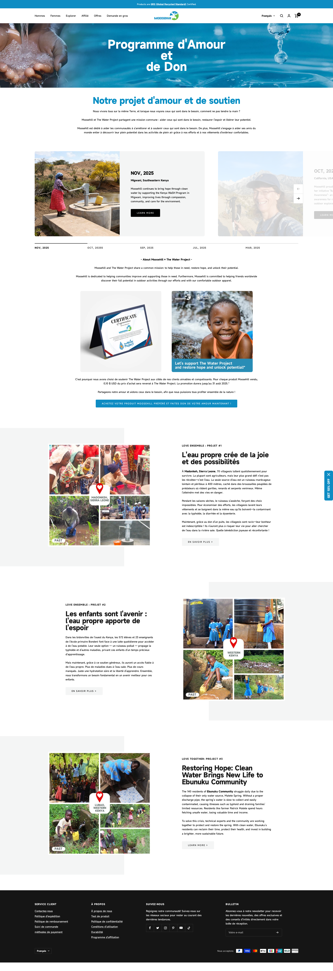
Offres (97, 15)
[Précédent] (298, 189)
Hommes (40, 15)
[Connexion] (289, 15)
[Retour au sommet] (318, 947)
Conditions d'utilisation (104, 926)
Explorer (71, 15)
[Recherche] (281, 15)
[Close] (328, 474)
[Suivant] (298, 198)
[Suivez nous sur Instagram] (165, 928)
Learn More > (198, 845)
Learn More (145, 212)
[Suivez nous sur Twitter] (158, 928)
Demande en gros (117, 15)
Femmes (55, 15)
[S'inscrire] (277, 932)
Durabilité (97, 932)
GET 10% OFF (329, 488)
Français (267, 15)
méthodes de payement (48, 932)
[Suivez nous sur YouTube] (181, 928)
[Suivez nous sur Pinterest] (173, 928)
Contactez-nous (44, 911)
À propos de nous (101, 911)
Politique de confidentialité (107, 921)
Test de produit (100, 916)
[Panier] (296, 16)
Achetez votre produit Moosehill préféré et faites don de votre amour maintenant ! (166, 403)
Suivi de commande (46, 926)
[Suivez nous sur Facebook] (150, 928)
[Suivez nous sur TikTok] (189, 928)
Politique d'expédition (47, 916)
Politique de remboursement (51, 921)
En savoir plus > (200, 541)
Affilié (85, 15)
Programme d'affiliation (105, 937)
